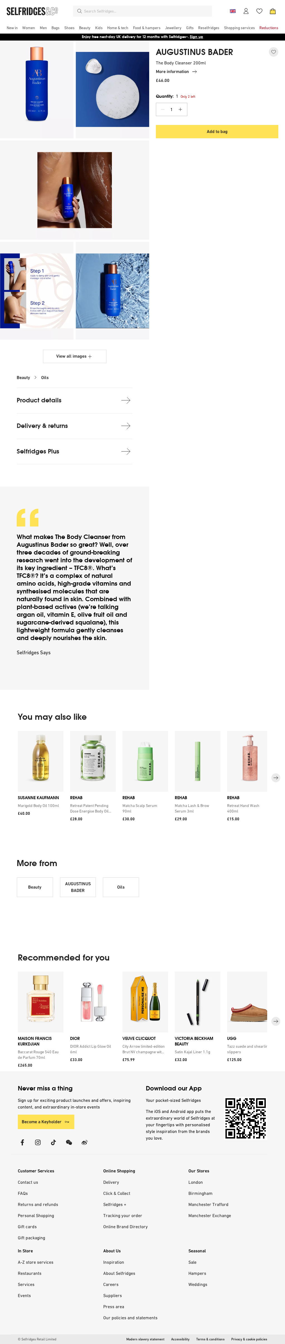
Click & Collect (116, 1193)
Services (26, 1284)
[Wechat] (69, 1145)
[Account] (246, 11)
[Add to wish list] (273, 52)
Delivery (111, 1182)
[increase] (180, 109)
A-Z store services (35, 1262)
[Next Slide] (275, 778)
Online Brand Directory (125, 1226)
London (195, 1182)
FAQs (23, 1193)
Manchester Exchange (209, 1215)
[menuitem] (12, 27)
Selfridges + (114, 1204)
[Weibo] (84, 1145)
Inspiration (113, 1262)
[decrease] (162, 109)
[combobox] (147, 11)
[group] (142, 778)
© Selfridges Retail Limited (37, 1339)
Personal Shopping (36, 1215)
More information (172, 71)
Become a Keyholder (42, 1121)
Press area (113, 1306)
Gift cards (27, 1226)
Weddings (197, 1284)
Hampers (197, 1273)
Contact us (28, 1182)
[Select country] (232, 11)
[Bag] (272, 11)
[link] (39, 805)
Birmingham (200, 1193)
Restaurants (29, 1273)
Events (24, 1295)
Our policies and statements (130, 1317)
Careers (111, 1284)
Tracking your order (122, 1215)
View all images (71, 356)
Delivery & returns (42, 426)
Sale (192, 1262)
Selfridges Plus (38, 451)
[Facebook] (22, 1145)
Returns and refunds (38, 1204)
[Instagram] (37, 1145)
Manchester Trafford (208, 1204)
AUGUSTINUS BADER (194, 52)
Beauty (23, 377)
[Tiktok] (53, 1145)
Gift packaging (31, 1237)
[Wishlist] (259, 11)
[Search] (79, 11)
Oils (45, 377)
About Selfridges (119, 1273)
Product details (39, 400)
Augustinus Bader (42, 545)
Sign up (196, 36)
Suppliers (112, 1295)
